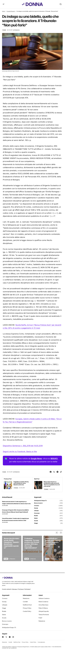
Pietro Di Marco (43, 608)
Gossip (36, 508)
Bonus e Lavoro (38, 503)
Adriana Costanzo (44, 598)
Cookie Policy (27, 611)
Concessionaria (41, 642)
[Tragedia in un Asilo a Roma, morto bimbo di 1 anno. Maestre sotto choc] (17, 484)
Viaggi (36, 523)
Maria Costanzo (43, 601)
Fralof (40, 618)
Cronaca (16, 487)
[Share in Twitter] (54, 472)
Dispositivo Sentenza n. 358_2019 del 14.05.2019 (23, 446)
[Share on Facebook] (50, 472)
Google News (36, 459)
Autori (41, 595)
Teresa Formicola (44, 614)
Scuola (4, 30)
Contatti (25, 601)
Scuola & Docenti (11, 11)
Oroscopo (37, 513)
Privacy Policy (27, 608)
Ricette (36, 515)
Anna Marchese (43, 605)
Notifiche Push (27, 605)
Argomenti (5, 595)
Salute (36, 518)
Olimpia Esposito (44, 611)
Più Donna (20, 589)
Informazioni (27, 595)
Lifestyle (36, 510)
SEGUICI (54, 459)
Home (3, 11)
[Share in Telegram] (57, 472)
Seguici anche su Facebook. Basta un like (20, 451)
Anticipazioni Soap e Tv (40, 500)
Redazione (26, 598)
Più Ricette (27, 589)
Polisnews (14, 589)
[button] (4, 4)
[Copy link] (61, 472)
